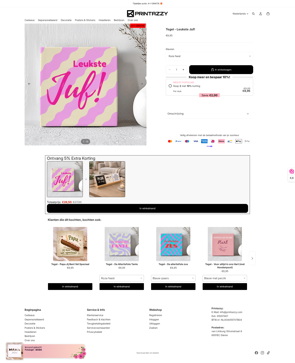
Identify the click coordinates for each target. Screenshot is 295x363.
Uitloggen (154, 323)
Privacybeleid (94, 331)
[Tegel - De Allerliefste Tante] (122, 244)
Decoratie (30, 323)
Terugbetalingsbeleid (98, 323)
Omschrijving (175, 113)
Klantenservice (95, 315)
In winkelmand (147, 208)
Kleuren (170, 49)
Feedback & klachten (98, 319)
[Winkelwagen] (268, 13)
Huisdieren (30, 331)
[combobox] (122, 278)
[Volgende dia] (142, 84)
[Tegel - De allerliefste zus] (173, 244)
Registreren (155, 315)
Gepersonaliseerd (34, 319)
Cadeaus (29, 315)
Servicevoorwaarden (98, 327)
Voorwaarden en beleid (147, 353)
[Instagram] (262, 353)
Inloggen (154, 319)
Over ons (30, 340)
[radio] (209, 88)
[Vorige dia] (28, 84)
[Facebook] (256, 353)
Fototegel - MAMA (33, 349)
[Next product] (252, 258)
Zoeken (153, 327)
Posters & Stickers (35, 327)
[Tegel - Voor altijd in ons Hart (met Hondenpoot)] (225, 244)
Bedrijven (30, 335)
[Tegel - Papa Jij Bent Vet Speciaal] (70, 244)
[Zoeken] (253, 13)
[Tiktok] (268, 353)
